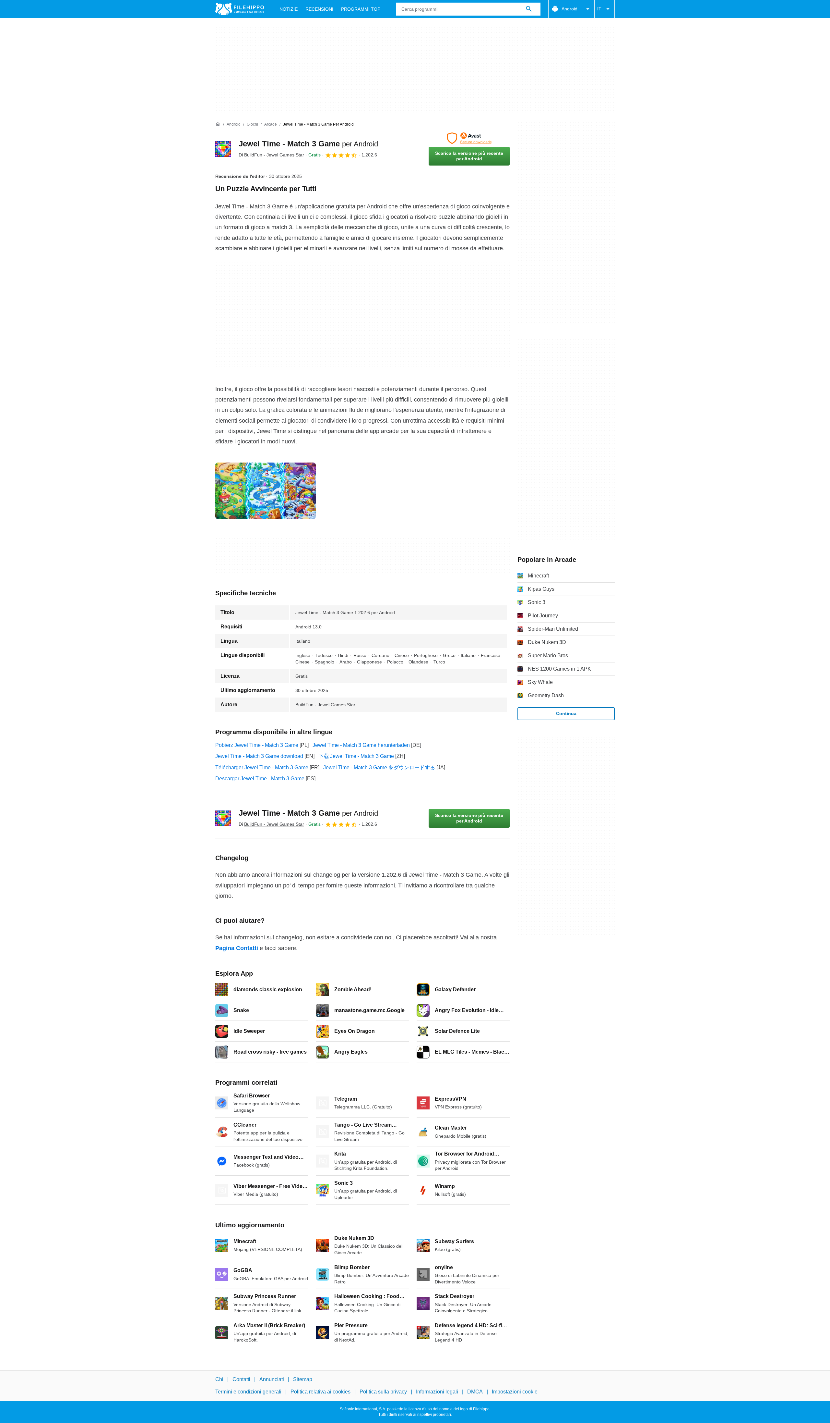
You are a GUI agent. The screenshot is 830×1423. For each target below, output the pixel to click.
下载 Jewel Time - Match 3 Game (356, 756)
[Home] (217, 124)
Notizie (288, 9)
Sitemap (302, 1379)
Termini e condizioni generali (248, 1391)
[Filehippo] (239, 9)
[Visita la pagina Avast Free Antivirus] (469, 138)
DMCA (475, 1391)
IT (599, 8)
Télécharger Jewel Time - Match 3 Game (261, 767)
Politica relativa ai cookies (320, 1391)
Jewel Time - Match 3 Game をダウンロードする (379, 767)
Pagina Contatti (236, 948)
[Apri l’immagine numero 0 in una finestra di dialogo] (265, 491)
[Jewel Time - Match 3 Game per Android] (223, 149)
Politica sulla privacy (383, 1391)
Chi (219, 1379)
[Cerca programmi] (528, 9)
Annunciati (271, 1379)
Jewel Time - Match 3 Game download (259, 756)
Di (271, 154)
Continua (566, 713)
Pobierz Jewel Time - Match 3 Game (256, 745)
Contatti (241, 1379)
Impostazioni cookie (515, 1391)
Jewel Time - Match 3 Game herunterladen (361, 745)
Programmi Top (360, 9)
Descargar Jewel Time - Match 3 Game (259, 778)
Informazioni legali (437, 1391)
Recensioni (319, 9)
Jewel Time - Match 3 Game (308, 143)
